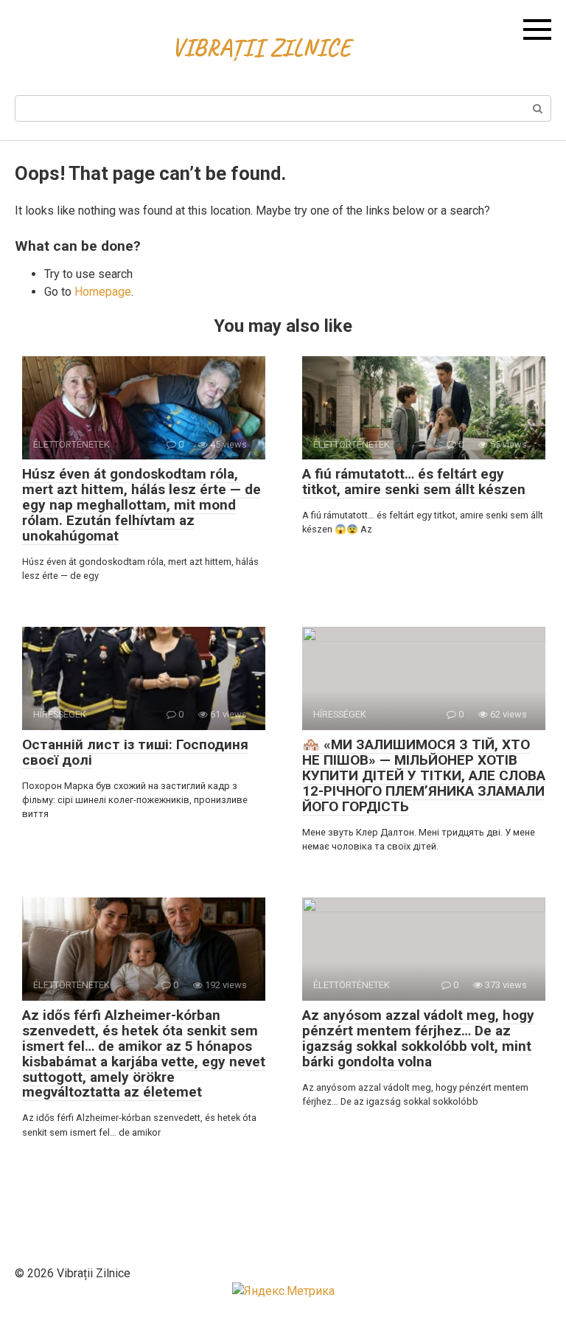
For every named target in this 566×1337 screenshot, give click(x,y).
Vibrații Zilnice (261, 47)
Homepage (102, 292)
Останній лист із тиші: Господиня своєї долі (135, 752)
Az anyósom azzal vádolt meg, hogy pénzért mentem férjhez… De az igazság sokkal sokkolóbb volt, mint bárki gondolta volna (418, 1038)
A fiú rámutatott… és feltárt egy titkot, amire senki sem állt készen (413, 481)
